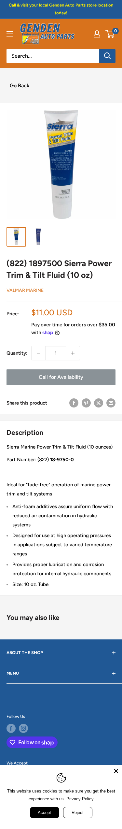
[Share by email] (110, 402)
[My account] (97, 33)
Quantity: (17, 353)
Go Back (19, 85)
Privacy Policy (80, 798)
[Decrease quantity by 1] (38, 353)
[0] (110, 34)
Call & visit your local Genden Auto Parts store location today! (61, 9)
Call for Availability (61, 377)
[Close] (116, 771)
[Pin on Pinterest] (86, 402)
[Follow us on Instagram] (23, 728)
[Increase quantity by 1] (73, 353)
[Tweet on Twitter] (98, 402)
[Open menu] (10, 33)
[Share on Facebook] (73, 402)
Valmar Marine (25, 290)
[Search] (107, 56)
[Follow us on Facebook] (11, 728)
